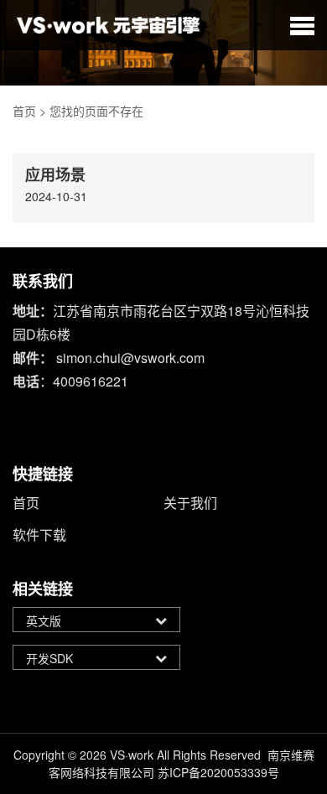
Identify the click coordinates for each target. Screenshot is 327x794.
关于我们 (190, 502)
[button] (302, 25)
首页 (24, 110)
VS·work (131, 754)
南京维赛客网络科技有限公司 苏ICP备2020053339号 (181, 763)
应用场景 (55, 174)
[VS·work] (108, 25)
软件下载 (39, 534)
